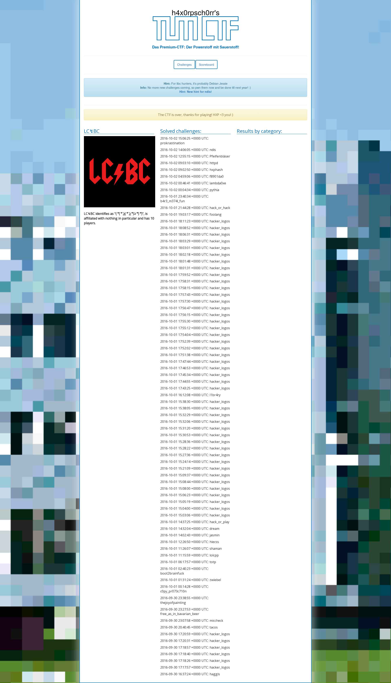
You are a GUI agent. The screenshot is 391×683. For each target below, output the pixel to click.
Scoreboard (206, 64)
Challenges (184, 64)
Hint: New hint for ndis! (195, 92)
